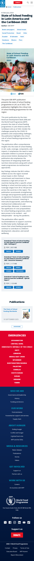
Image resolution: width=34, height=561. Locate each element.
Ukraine (17, 379)
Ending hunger (17, 429)
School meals (21, 30)
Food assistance (17, 412)
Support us (17, 471)
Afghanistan (17, 340)
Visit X (5, 522)
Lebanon (17, 353)
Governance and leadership (17, 395)
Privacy (15, 548)
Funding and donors (17, 402)
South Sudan (17, 373)
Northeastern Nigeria (17, 363)
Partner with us (17, 474)
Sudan (17, 376)
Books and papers (8, 30)
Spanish (18, 251)
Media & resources (17, 446)
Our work (17, 408)
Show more (17, 326)
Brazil (19, 33)
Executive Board (12, 551)
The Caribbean (7, 43)
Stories (17, 457)
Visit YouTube (24, 522)
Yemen (17, 383)
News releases (17, 450)
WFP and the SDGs (17, 440)
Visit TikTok (28, 522)
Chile (25, 33)
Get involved (17, 466)
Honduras (5, 40)
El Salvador (14, 37)
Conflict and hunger (17, 433)
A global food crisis (17, 436)
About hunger (17, 425)
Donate (18, 2)
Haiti (22, 37)
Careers (17, 484)
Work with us (17, 480)
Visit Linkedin (19, 522)
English (8, 251)
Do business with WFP (17, 488)
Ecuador (5, 37)
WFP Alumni (24, 551)
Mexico (13, 40)
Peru (20, 40)
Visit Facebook (10, 522)
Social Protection (8, 33)
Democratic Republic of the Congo (17, 347)
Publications (17, 7)
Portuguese (19, 271)
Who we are (17, 391)
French (18, 267)
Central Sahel (17, 344)
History (17, 398)
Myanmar (17, 360)
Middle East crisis (17, 357)
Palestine (17, 366)
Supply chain (17, 419)
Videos (17, 460)
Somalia (17, 370)
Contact (7, 548)
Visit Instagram (14, 522)
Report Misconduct (17, 555)
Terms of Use (24, 548)
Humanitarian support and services (17, 416)
